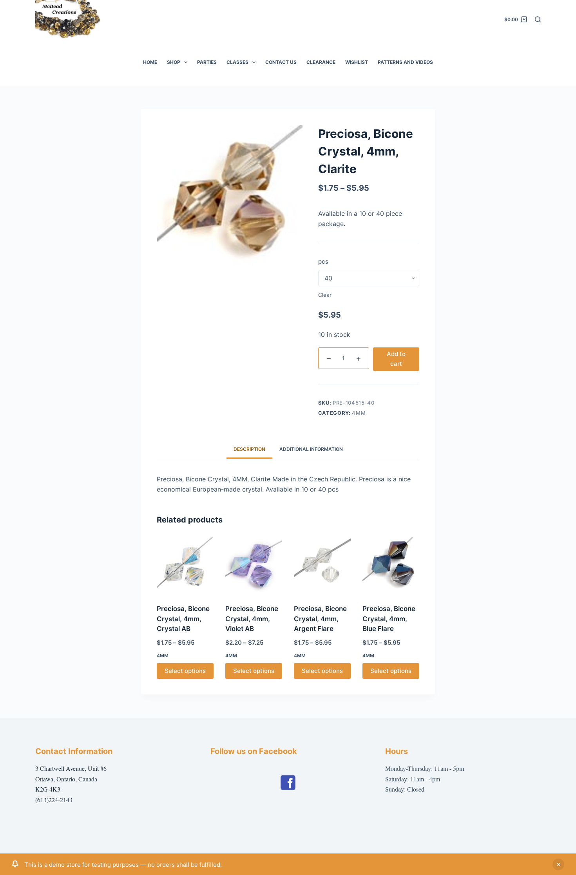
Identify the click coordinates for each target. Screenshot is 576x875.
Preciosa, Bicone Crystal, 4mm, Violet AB (251, 619)
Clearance (320, 62)
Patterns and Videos (405, 62)
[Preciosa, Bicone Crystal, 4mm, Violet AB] (253, 565)
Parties (207, 62)
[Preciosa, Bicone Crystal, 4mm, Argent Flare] (322, 565)
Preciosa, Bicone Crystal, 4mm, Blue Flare (388, 619)
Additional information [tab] (311, 449)
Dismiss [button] (558, 864)
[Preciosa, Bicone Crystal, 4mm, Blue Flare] (390, 565)
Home (150, 62)
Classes (237, 62)
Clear (324, 294)
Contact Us (281, 62)
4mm (359, 413)
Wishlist (356, 62)
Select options (185, 670)
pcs (323, 261)
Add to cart (396, 358)
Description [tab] (249, 449)
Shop (173, 62)
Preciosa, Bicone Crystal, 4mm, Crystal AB (183, 619)
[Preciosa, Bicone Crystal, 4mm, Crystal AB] (185, 565)
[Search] (538, 19)
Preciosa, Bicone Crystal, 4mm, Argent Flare (320, 619)
